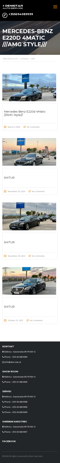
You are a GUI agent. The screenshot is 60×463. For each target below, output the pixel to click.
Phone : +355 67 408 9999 (15, 382)
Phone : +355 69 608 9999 (15, 412)
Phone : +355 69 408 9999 (15, 356)
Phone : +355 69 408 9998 (15, 401)
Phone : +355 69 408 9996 (15, 407)
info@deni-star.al (13, 362)
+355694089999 (21, 14)
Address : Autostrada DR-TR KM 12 (20, 351)
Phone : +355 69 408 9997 (15, 431)
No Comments (33, 127)
